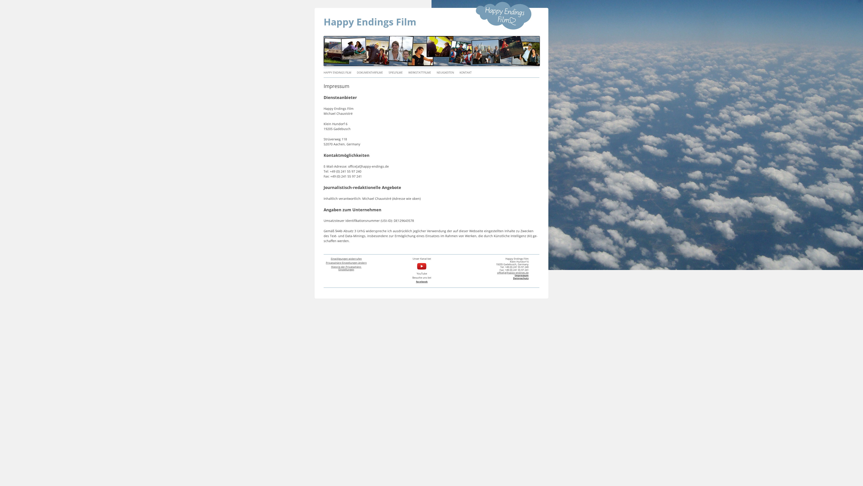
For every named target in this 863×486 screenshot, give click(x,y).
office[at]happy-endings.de (513, 272)
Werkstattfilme (419, 72)
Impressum (522, 275)
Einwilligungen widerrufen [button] (346, 258)
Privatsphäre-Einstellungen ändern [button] (346, 262)
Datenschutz (521, 278)
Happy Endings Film (370, 22)
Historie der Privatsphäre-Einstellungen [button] (346, 268)
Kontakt (466, 72)
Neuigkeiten (445, 72)
